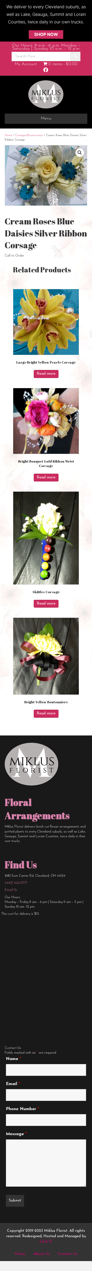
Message (16, 1134)
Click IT (46, 1242)
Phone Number (22, 1109)
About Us (41, 1254)
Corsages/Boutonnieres (29, 135)
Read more (46, 374)
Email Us (11, 890)
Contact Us (67, 1254)
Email (13, 1084)
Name (13, 1059)
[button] (79, 152)
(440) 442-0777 (16, 883)
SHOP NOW (46, 34)
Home (8, 135)
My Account (26, 64)
